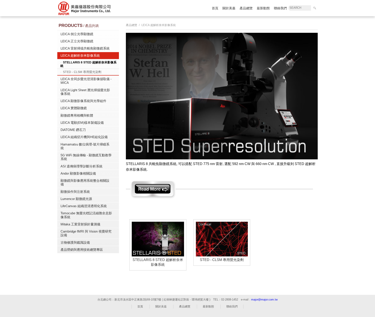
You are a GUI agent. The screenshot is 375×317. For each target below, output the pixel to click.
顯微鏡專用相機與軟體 (77, 115)
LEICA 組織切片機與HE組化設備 (84, 137)
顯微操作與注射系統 (75, 191)
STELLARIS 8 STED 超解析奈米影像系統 (88, 64)
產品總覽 (246, 8)
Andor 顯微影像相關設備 (78, 173)
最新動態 (263, 8)
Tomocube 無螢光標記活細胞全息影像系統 (86, 215)
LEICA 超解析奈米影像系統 (80, 55)
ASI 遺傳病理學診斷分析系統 (81, 166)
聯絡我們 (280, 8)
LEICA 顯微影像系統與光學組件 (83, 101)
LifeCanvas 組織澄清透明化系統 (84, 206)
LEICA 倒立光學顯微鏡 (77, 34)
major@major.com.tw (264, 299)
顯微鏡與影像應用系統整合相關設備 (85, 182)
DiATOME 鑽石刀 (73, 130)
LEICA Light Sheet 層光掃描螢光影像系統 (85, 92)
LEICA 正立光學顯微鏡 (77, 41)
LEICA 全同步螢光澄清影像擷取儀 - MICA (86, 80)
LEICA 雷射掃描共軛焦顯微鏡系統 (85, 48)
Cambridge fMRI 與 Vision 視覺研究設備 (86, 233)
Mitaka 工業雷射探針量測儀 (80, 224)
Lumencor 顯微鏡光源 (76, 199)
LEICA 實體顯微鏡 (74, 108)
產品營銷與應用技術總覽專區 (82, 249)
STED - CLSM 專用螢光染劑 (82, 72)
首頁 (215, 8)
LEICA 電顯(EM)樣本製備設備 (82, 122)
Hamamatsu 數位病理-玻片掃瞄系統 (85, 146)
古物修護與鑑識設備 (75, 242)
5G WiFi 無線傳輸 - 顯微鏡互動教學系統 (86, 157)
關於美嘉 (228, 8)
